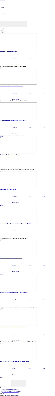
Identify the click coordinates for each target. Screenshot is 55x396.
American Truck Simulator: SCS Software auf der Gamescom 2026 (14, 292)
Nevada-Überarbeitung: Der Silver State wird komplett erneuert (13, 120)
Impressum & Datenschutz (15, 395)
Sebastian (30, 58)
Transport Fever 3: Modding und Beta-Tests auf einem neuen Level (10, 389)
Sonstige (3, 32)
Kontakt (11, 395)
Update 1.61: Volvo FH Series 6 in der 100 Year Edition (11, 86)
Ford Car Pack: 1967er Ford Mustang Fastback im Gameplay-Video (14, 361)
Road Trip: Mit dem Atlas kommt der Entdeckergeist (11, 258)
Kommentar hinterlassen (15, 99)
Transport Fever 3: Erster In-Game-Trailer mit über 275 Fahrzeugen (10, 392)
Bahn (2, 29)
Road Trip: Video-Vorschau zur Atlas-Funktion (10, 154)
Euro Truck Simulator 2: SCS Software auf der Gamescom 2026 (13, 326)
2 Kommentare (14, 374)
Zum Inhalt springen (2, 0)
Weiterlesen (1, 67)
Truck (2, 30)
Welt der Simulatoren (6, 395)
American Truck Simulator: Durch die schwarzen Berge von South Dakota (15, 223)
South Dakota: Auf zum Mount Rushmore (9, 51)
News (2, 28)
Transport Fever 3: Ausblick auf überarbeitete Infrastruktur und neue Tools (11, 391)
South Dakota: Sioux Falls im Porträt (8, 189)
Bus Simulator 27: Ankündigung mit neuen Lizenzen (8, 390)
